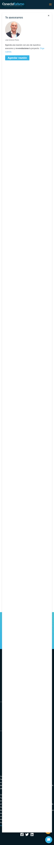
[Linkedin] (32, 834)
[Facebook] (22, 834)
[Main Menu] (50, 4)
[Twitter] (27, 834)
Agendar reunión (17, 57)
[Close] (49, 15)
